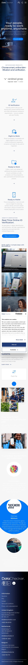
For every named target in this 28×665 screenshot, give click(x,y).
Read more (8, 39)
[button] (25, 2)
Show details (19, 339)
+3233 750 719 (6, 655)
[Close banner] (25, 314)
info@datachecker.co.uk (9, 619)
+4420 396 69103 (6, 622)
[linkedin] (13, 583)
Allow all (14, 344)
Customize (13, 349)
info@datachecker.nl (8, 636)
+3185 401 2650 (6, 638)
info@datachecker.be (8, 652)
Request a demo (18, 39)
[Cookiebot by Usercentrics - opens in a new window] (16, 314)
